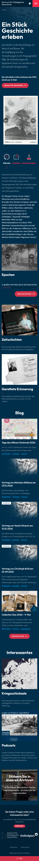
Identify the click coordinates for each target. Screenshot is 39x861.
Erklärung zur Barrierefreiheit (19, 853)
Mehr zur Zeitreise (24, 294)
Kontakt (19, 826)
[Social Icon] (30, 3)
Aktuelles (6, 503)
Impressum (13, 847)
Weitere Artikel (18, 636)
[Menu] (35, 3)
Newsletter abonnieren (13, 85)
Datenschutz (25, 847)
